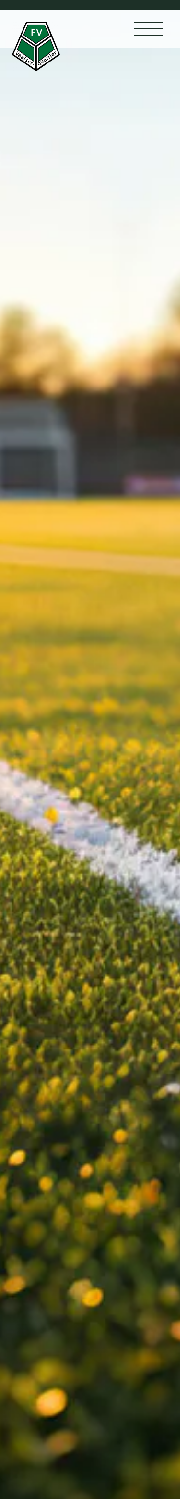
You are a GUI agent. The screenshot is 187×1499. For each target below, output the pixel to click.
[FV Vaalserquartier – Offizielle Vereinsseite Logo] (36, 46)
